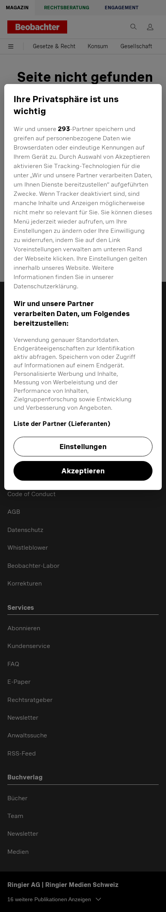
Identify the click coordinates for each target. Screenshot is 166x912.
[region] (83, 287)
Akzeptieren (83, 471)
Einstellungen (83, 447)
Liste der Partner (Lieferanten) (62, 423)
